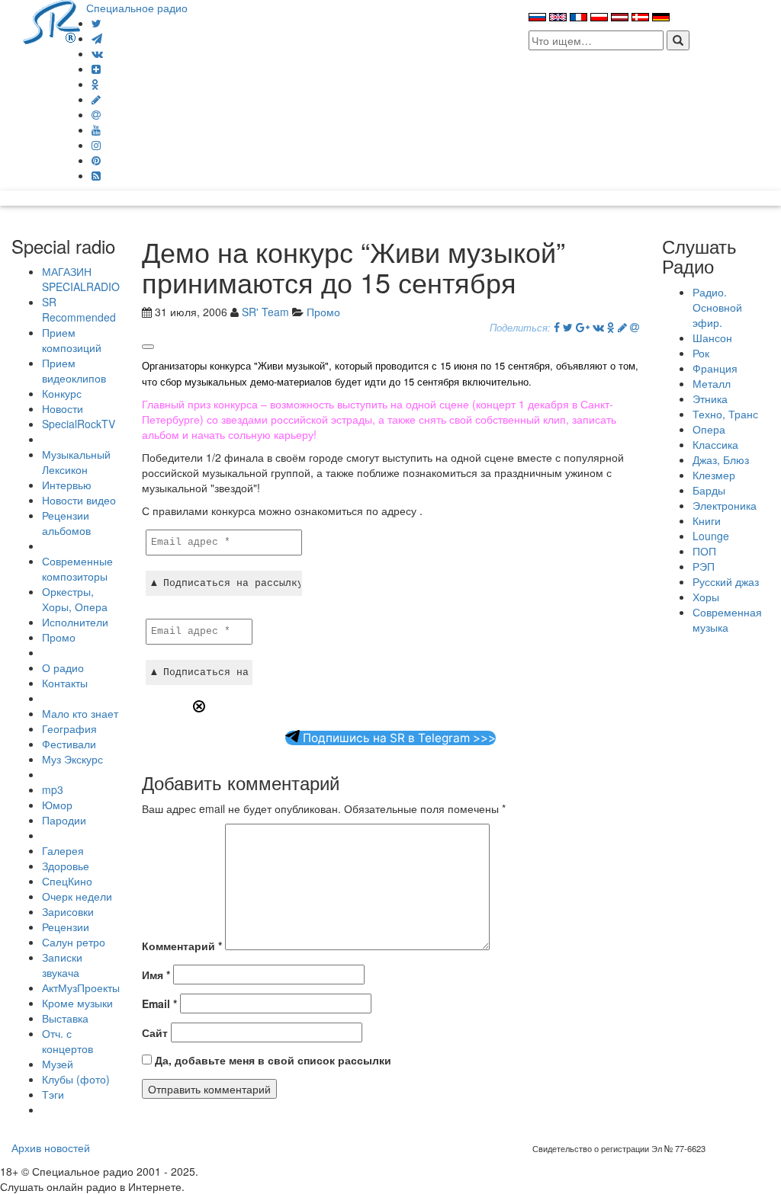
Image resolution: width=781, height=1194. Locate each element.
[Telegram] (97, 38)
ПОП (704, 551)
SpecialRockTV (78, 423)
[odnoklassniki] (95, 83)
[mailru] (96, 114)
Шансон (712, 337)
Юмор (57, 804)
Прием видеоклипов (74, 370)
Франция (715, 368)
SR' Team (265, 311)
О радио (63, 667)
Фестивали (69, 743)
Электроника (725, 505)
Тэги (53, 1094)
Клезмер (714, 474)
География (69, 728)
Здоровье (65, 865)
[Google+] (583, 327)
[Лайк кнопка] (148, 346)
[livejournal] (96, 99)
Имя (156, 974)
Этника (710, 398)
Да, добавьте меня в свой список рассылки (271, 1060)
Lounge (711, 535)
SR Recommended (79, 309)
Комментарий (182, 945)
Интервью (67, 484)
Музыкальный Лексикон (76, 462)
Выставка (65, 1018)
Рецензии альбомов (66, 522)
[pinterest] (96, 160)
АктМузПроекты (81, 987)
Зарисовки (68, 911)
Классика (715, 444)
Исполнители (75, 621)
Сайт (155, 1032)
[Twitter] (96, 22)
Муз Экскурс (72, 759)
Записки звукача (62, 964)
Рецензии (65, 926)
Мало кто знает (80, 713)
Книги (707, 520)
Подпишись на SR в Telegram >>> (398, 738)
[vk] (97, 53)
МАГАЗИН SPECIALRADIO (81, 279)
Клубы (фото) (76, 1079)
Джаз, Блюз (721, 459)
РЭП (704, 566)
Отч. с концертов (67, 1041)
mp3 (52, 789)
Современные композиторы (77, 568)
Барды (709, 490)
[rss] (96, 175)
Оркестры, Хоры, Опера (75, 599)
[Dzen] (96, 68)
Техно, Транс (725, 413)
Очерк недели (77, 896)
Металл (712, 383)
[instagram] (96, 144)
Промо (59, 637)
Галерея (63, 850)
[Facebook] (557, 327)
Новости (62, 408)
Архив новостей (50, 1147)
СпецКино (67, 880)
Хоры (706, 596)
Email (159, 1003)
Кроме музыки (77, 1002)
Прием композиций (71, 340)
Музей (57, 1063)
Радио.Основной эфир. (717, 307)
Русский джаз (726, 581)
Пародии (64, 819)
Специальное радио (137, 7)
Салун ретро (73, 941)
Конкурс (62, 393)
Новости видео (79, 499)
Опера (709, 429)
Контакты (65, 682)
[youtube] (96, 129)
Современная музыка (727, 619)
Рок (701, 352)
